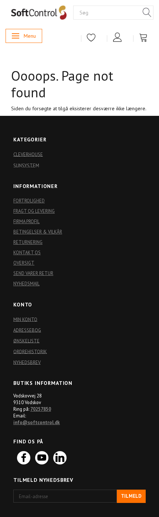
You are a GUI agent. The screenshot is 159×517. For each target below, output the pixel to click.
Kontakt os (27, 252)
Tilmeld (131, 496)
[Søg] (147, 13)
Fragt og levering (34, 211)
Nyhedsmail (26, 283)
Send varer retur (33, 273)
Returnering (28, 242)
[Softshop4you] (39, 12)
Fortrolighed (29, 201)
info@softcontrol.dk (36, 422)
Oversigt (23, 263)
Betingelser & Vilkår (37, 232)
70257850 (40, 409)
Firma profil (26, 221)
